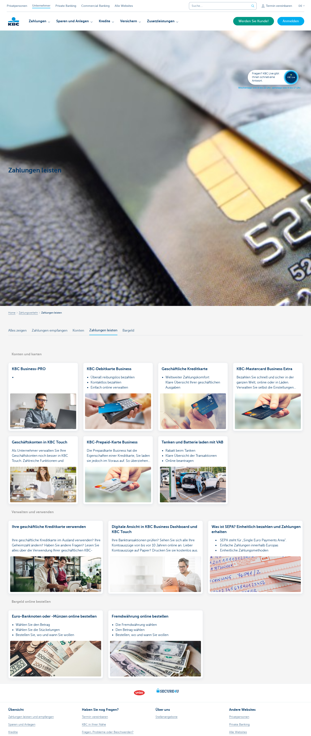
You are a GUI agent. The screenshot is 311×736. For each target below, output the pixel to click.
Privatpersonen (17, 5)
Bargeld (128, 330)
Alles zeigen (17, 330)
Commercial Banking (95, 5)
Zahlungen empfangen (49, 330)
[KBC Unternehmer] (13, 21)
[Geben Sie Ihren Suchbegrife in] (253, 6)
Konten (78, 330)
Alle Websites (124, 5)
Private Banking (65, 5)
